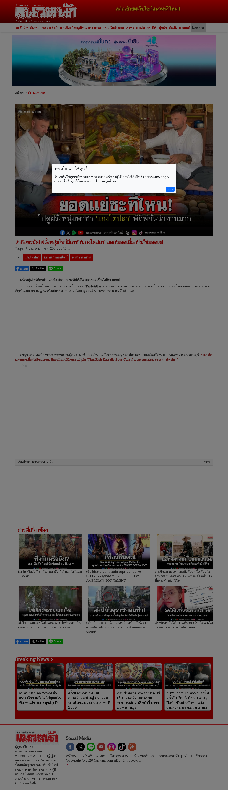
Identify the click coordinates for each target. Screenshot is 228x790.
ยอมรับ (170, 189)
